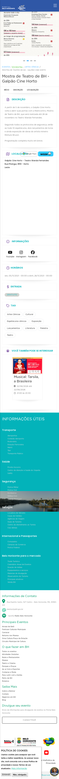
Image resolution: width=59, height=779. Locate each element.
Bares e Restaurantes (10, 657)
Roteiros (5, 681)
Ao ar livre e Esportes (11, 669)
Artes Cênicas (32, 67)
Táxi (9, 450)
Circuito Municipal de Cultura (14, 641)
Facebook (32, 256)
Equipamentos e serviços (18, 570)
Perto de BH (7, 678)
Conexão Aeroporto (16, 439)
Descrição (18, 90)
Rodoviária (12, 441)
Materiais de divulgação (17, 573)
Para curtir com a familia (12, 675)
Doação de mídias (15, 567)
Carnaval (5, 632)
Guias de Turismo (15, 522)
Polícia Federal (14, 547)
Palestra (44, 328)
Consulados (12, 541)
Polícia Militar (13, 487)
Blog (4, 700)
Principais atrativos (15, 579)
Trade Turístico (14, 561)
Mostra (19, 67)
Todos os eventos (9, 651)
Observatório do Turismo (18, 576)
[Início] (13, 5)
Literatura (30, 328)
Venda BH (12, 582)
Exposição (36, 321)
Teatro (10, 335)
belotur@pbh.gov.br (14, 609)
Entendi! (6, 775)
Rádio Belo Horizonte (23, 616)
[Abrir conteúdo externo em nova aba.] (28, 154)
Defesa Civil (12, 496)
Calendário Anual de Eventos (19, 564)
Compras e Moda (9, 672)
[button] (24, 60)
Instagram (21, 256)
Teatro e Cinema (8, 663)
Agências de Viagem (16, 519)
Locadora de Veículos (16, 513)
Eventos (6, 67)
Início (6, 90)
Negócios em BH (9, 697)
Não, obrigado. (20, 775)
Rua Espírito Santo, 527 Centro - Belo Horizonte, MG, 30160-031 (29, 603)
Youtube (10, 256)
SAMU (10, 473)
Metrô (10, 447)
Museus (5, 660)
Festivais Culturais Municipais (14, 629)
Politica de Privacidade (51, 761)
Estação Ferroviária (16, 444)
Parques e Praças (9, 666)
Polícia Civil (12, 490)
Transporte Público (15, 453)
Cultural (29, 314)
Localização (33, 90)
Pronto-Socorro (14, 467)
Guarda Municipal (15, 499)
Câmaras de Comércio (17, 544)
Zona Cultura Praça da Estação (15, 638)
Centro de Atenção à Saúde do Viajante (24, 470)
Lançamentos (13, 328)
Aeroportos (12, 436)
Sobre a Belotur (8, 691)
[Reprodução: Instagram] (37, 33)
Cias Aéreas (12, 528)
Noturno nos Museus (10, 635)
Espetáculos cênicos (16, 321)
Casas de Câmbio (15, 516)
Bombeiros (12, 493)
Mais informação (19, 769)
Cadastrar (29, 720)
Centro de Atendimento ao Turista (22, 525)
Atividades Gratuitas (10, 654)
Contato (5, 694)
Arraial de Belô (8, 626)
